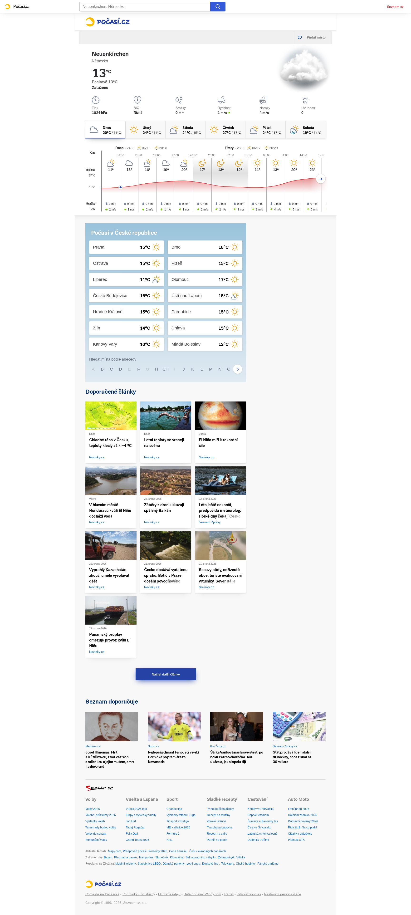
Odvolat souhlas (249, 894)
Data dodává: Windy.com (202, 894)
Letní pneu (193, 863)
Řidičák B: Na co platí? (302, 827)
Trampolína (146, 857)
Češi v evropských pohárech (207, 851)
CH (165, 369)
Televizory (227, 863)
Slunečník (161, 857)
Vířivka (240, 857)
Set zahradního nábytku (201, 857)
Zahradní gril (226, 857)
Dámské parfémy (174, 863)
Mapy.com (114, 851)
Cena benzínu (178, 851)
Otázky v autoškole (300, 833)
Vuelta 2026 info (136, 809)
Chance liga (174, 809)
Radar (229, 894)
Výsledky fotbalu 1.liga (181, 815)
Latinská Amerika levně (263, 833)
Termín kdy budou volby (100, 827)
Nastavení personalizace (282, 894)
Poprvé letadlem (258, 815)
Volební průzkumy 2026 (100, 815)
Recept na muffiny (218, 815)
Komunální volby (96, 840)
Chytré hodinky (245, 863)
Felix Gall (132, 833)
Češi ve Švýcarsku (259, 827)
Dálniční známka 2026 (302, 815)
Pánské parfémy (267, 863)
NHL (169, 840)
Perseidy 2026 (157, 851)
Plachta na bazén (125, 857)
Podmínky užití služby (138, 894)
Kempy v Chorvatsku (261, 809)
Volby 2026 (92, 809)
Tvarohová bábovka (220, 827)
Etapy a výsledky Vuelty (141, 815)
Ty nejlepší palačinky (220, 809)
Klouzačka (177, 857)
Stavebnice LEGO (149, 863)
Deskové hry (210, 863)
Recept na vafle (217, 833)
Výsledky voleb (95, 821)
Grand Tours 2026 (137, 840)
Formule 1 (173, 833)
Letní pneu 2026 (298, 809)
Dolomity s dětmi (258, 840)
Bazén (108, 857)
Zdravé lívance (216, 821)
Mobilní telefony (125, 863)
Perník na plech (217, 840)
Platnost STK (296, 840)
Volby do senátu (95, 833)
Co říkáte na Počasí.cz (102, 894)
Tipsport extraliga (177, 821)
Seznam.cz (395, 7)
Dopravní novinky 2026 (303, 821)
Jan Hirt (131, 821)
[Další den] (321, 179)
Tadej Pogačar (135, 827)
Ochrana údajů (169, 894)
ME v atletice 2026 (178, 827)
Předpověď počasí (135, 851)
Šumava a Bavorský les (263, 821)
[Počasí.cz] (107, 21)
